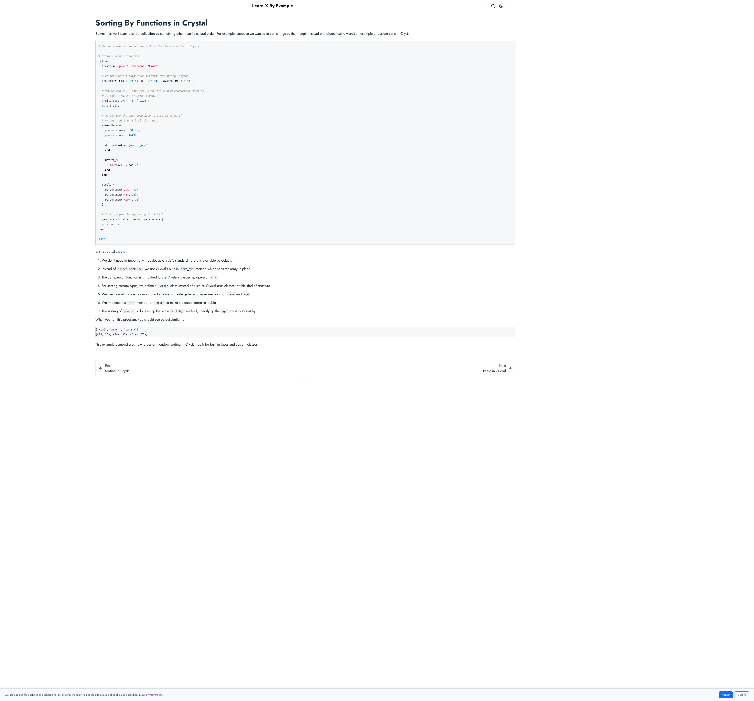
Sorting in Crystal (117, 370)
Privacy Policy (154, 695)
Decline (742, 695)
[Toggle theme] (501, 6)
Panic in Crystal (494, 370)
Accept (726, 695)
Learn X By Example (272, 6)
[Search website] (493, 6)
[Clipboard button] (510, 45)
